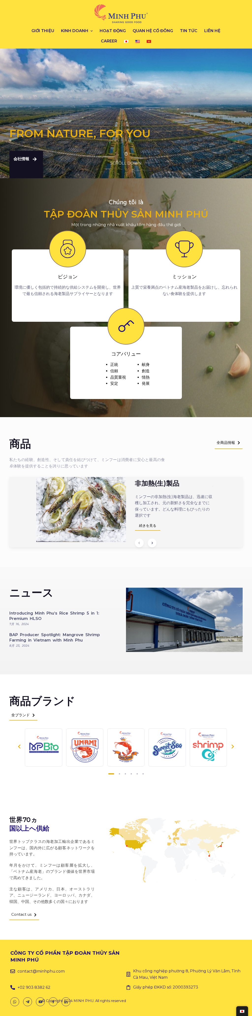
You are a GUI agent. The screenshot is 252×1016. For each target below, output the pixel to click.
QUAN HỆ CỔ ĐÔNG (153, 30)
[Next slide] (152, 543)
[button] (26, 164)
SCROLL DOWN (126, 163)
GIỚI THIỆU (43, 30)
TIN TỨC (188, 30)
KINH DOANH (74, 30)
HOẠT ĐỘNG (113, 30)
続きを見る (147, 525)
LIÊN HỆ (212, 30)
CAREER (109, 41)
